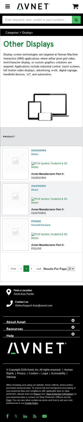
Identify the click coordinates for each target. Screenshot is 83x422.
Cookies (33, 373)
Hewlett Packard (40, 225)
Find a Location (23, 290)
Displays (27, 32)
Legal (45, 373)
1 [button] (26, 268)
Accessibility (58, 373)
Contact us (21, 301)
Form (8, 400)
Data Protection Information (59, 394)
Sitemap (11, 377)
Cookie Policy (31, 403)
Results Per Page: (55, 268)
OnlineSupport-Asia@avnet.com (33, 305)
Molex (34, 154)
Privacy (21, 373)
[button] (21, 268)
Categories (12, 32)
